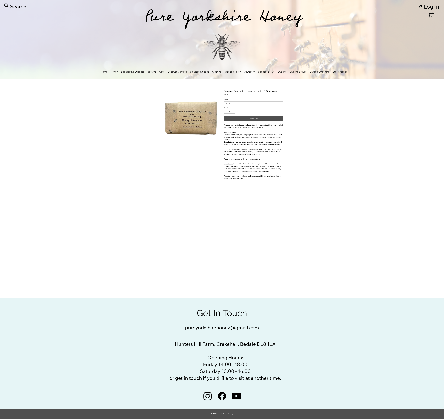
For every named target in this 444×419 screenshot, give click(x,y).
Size (226, 99)
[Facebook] (222, 396)
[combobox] (253, 103)
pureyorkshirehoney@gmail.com (222, 327)
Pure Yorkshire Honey (223, 19)
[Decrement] (225, 112)
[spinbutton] (229, 112)
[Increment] (233, 112)
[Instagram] (207, 396)
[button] (431, 15)
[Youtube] (236, 396)
